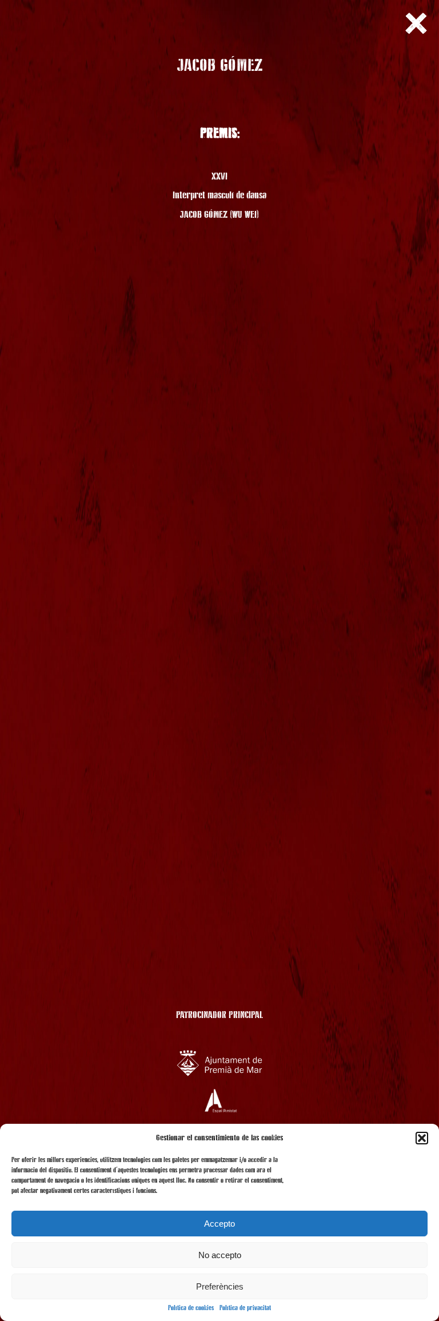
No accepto (219, 1255)
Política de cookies (191, 1308)
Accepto (219, 1223)
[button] (422, 1138)
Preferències (220, 1286)
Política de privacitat (245, 1308)
